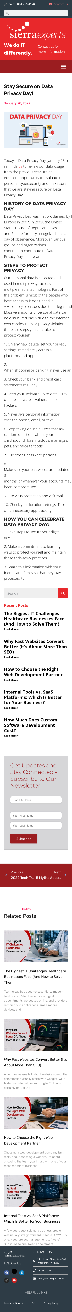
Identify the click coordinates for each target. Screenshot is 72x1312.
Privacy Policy (50, 1303)
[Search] (63, 593)
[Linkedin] (21, 1272)
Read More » (11, 629)
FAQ (33, 1303)
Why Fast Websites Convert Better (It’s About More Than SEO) (35, 646)
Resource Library (13, 1303)
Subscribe (23, 839)
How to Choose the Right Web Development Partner (33, 671)
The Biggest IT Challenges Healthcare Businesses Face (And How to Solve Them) (34, 618)
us (20, 166)
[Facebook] (6, 1272)
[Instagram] (6, 1280)
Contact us (46, 46)
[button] (63, 66)
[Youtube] (14, 1280)
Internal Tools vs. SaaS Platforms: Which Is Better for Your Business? (33, 697)
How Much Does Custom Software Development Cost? (30, 725)
